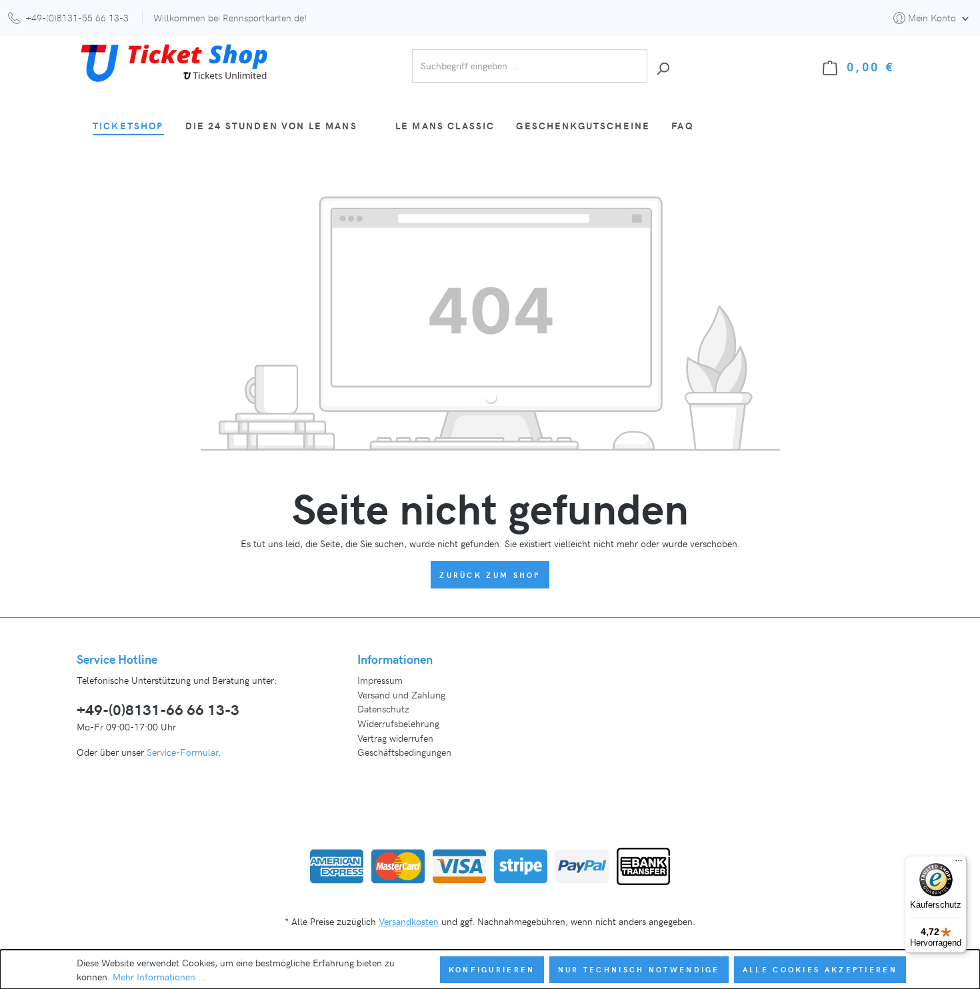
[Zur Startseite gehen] (177, 63)
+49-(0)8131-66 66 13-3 (158, 709)
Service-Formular (182, 751)
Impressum (380, 679)
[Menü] (959, 864)
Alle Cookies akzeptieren (820, 969)
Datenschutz (383, 708)
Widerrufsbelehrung (398, 723)
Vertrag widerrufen (395, 737)
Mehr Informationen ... (159, 976)
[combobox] (529, 66)
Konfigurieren (492, 969)
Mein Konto (932, 17)
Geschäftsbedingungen (404, 751)
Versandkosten (409, 921)
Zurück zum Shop (490, 575)
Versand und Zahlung (401, 694)
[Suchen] (663, 66)
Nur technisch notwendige (639, 969)
